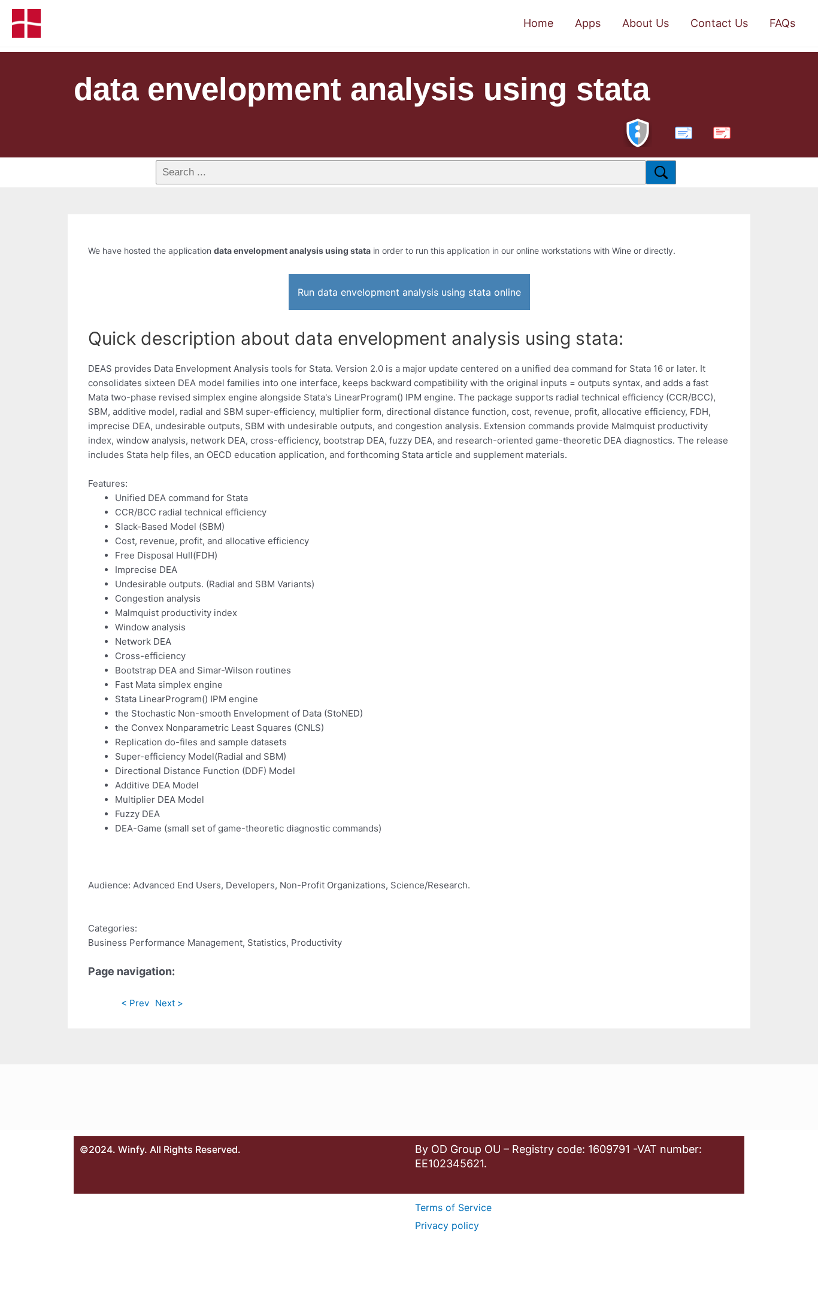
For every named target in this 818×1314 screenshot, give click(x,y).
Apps (588, 23)
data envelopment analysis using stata (362, 89)
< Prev (135, 1003)
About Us (645, 23)
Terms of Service (453, 1207)
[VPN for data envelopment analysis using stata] (638, 131)
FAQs (782, 23)
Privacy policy (447, 1225)
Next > (169, 1003)
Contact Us (719, 23)
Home (538, 23)
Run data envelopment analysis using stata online (409, 292)
